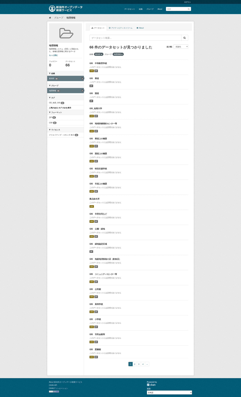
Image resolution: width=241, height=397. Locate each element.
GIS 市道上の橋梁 (98, 183)
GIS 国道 (94, 93)
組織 (140, 9)
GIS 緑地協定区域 (98, 243)
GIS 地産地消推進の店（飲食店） (105, 258)
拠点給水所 (94, 198)
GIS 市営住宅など (98, 213)
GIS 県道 (94, 78)
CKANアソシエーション (58, 388)
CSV (91, 71)
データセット (129, 9)
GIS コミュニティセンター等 (103, 274)
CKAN (151, 384)
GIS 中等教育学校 (98, 63)
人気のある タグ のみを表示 (60, 107)
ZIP (96, 71)
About (160, 9)
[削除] (101, 54)
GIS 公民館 (95, 289)
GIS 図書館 (95, 349)
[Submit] (189, 9)
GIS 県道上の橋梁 (98, 138)
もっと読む (53, 55)
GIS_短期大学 (95, 108)
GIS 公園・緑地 (97, 228)
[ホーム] (50, 17)
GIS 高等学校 (96, 304)
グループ (150, 9)
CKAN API (53, 385)
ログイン (187, 2)
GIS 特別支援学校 (98, 168)
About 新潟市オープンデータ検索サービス (65, 382)
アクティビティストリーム (121, 28)
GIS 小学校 (95, 319)
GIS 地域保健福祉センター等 (103, 123)
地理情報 (70, 17)
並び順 (169, 46)
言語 (148, 388)
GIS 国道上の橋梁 (98, 153)
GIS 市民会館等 (97, 334)
